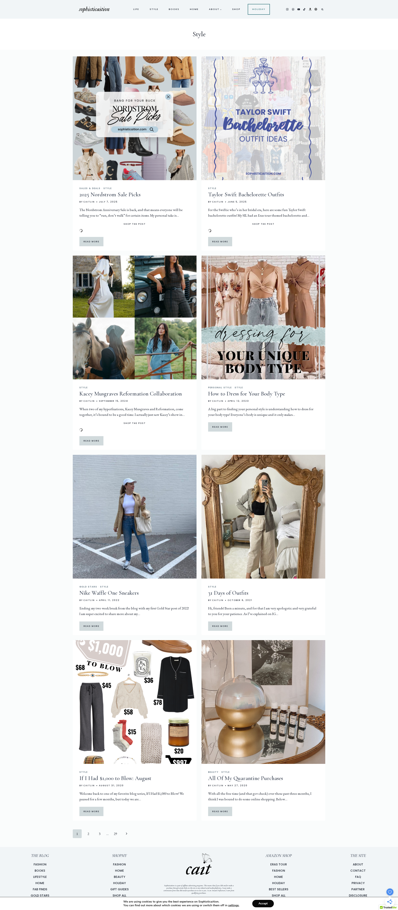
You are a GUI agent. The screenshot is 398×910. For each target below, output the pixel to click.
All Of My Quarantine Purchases (245, 778)
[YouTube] (298, 9)
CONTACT (358, 871)
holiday (258, 9)
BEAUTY (119, 877)
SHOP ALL (119, 895)
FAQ (358, 877)
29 (115, 833)
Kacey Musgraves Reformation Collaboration (130, 393)
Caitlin (89, 201)
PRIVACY (358, 883)
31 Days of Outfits (228, 592)
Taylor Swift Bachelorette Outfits (246, 194)
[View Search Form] (322, 9)
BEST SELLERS (278, 889)
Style (154, 9)
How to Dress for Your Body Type (246, 393)
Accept (263, 903)
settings (233, 905)
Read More (91, 241)
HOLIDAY (119, 883)
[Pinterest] (293, 9)
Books (174, 9)
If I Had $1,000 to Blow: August (115, 778)
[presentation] (135, 118)
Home (194, 9)
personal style (220, 387)
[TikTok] (304, 9)
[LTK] (315, 9)
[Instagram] (287, 9)
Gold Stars (88, 586)
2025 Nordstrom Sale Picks (110, 194)
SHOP (236, 9)
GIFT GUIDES (119, 889)
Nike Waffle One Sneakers (109, 592)
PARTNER (358, 889)
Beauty (213, 772)
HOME (119, 871)
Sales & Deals (90, 188)
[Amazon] (310, 9)
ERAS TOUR (278, 864)
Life (136, 9)
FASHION (119, 864)
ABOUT (358, 864)
